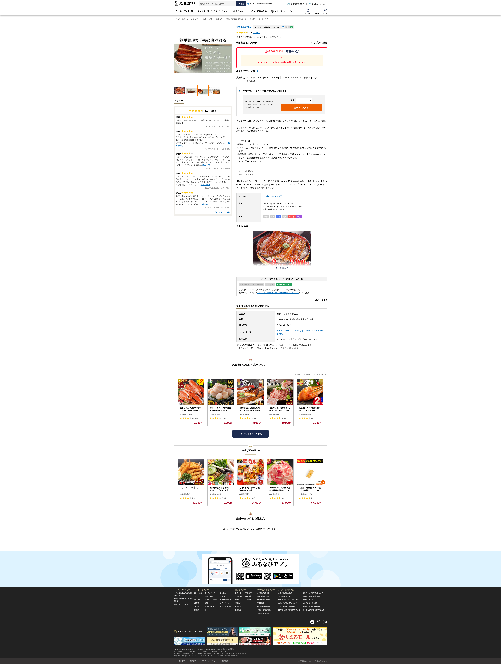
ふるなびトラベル (318, 4)
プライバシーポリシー (209, 661)
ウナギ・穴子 (263, 19)
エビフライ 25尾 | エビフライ (190, 488)
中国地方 (248, 593)
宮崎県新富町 (274, 494)
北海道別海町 (215, 414)
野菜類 (196, 610)
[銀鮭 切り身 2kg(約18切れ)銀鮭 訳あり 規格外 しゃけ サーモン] (310, 392)
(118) (224, 498)
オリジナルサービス (283, 11)
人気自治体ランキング (181, 604)
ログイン (308, 13)
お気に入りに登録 (319, 42)
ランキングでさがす (184, 11)
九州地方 (248, 600)
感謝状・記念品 (225, 600)
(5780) (254, 418)
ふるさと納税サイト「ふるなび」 (187, 19)
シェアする (322, 300)
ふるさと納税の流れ (285, 596)
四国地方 (248, 596)
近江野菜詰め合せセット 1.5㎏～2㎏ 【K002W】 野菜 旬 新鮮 (220, 488)
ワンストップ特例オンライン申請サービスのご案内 (278, 292)
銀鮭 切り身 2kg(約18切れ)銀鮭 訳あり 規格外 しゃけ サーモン (310, 409)
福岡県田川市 (244, 494)
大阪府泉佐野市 (305, 414)
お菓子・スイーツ (211, 600)
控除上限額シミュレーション (288, 600)
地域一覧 (238, 593)
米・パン (197, 596)
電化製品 (197, 600)
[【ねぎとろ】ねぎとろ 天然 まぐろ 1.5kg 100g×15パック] (280, 392)
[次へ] (323, 482)
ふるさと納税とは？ (285, 593)
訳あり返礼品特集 (263, 596)
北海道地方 (239, 596)
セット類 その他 (225, 606)
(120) (283, 498)
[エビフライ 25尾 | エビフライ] (191, 472)
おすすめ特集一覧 (263, 593)
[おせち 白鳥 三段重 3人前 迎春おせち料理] (250, 472)
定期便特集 (260, 603)
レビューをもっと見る (221, 212)
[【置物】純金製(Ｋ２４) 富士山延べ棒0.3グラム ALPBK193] (310, 472)
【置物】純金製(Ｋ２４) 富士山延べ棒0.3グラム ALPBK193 (310, 488)
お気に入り (317, 13)
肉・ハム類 (198, 593)
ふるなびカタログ (297, 4)
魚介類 (252, 19)
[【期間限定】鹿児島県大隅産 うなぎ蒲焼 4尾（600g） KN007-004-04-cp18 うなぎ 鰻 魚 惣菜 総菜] (250, 392)
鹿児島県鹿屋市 (245, 414)
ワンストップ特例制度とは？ (313, 593)
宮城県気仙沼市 (186, 414)
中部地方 (238, 606)
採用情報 (225, 661)
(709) (283, 418)
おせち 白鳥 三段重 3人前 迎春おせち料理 (249, 488)
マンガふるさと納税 (310, 603)
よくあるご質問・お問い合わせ (261, 3)
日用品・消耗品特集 (264, 610)
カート (325, 13)
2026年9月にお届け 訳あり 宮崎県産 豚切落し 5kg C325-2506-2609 (279, 488)
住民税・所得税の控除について (289, 610)
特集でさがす (239, 11)
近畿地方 (219, 19)
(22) (194, 498)
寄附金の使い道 (308, 600)
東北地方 (238, 600)
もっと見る (281, 267)
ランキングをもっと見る (250, 434)
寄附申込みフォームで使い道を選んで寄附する (265, 90)
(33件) (256, 33)
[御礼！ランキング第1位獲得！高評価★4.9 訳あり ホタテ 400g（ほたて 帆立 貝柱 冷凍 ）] (221, 392)
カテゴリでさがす (221, 11)
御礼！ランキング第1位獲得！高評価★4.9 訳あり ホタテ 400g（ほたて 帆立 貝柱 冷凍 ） (221, 409)
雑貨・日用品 (209, 606)
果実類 (196, 603)
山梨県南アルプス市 (306, 494)
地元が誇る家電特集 (264, 606)
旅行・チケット (225, 603)
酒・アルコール (210, 593)
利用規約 (193, 661)
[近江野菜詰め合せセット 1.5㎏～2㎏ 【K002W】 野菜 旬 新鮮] (221, 472)
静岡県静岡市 (274, 414)
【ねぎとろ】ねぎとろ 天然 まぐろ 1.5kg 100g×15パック (280, 409)
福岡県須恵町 (185, 494)
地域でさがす (203, 11)
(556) (313, 418)
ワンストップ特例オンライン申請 (268, 27)
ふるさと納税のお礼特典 (311, 596)
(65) (253, 498)
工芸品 (222, 596)
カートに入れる (301, 107)
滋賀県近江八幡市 (216, 494)
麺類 (206, 603)
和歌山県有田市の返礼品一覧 (236, 19)
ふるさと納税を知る (258, 11)
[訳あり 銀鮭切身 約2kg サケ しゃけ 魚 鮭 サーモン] (191, 392)
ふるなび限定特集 (263, 613)
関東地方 (238, 603)
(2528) (195, 418)
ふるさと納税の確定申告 (286, 606)
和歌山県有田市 (243, 27)
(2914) (224, 418)
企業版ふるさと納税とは (311, 606)
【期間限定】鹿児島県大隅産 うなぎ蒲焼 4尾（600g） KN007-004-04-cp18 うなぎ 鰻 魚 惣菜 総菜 (250, 409)
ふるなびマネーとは (245, 71)
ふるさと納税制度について (287, 603)
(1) (312, 498)
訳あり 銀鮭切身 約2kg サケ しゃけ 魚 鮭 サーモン (190, 409)
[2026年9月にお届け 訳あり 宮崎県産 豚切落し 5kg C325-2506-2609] (280, 472)
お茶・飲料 (209, 596)
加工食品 (223, 593)
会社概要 (182, 661)
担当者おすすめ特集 (264, 600)
